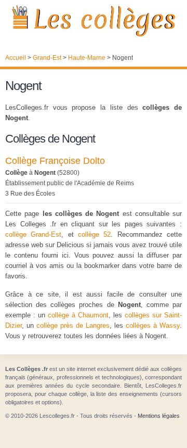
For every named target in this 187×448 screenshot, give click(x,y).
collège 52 (94, 234)
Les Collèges (93, 20)
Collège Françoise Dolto (55, 161)
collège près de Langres (73, 325)
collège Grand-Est (33, 234)
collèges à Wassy (153, 325)
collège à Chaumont (78, 315)
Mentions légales (159, 416)
